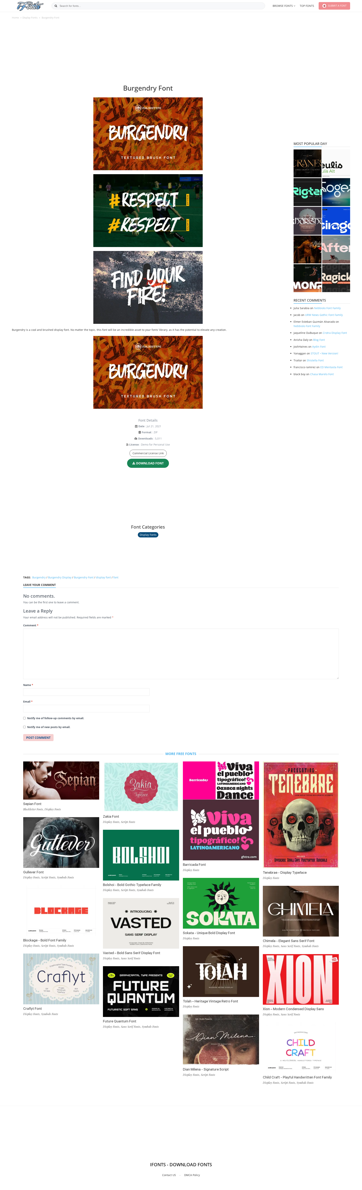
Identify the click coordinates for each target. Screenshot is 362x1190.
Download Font (150, 463)
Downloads (145, 438)
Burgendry (39, 577)
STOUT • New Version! (324, 353)
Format (146, 432)
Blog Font (319, 340)
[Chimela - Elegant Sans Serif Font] (301, 911)
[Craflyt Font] (61, 979)
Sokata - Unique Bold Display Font (209, 933)
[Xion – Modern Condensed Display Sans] (301, 979)
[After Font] (336, 249)
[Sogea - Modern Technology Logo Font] (336, 192)
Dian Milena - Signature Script (206, 1069)
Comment (30, 625)
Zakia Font (111, 816)
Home (15, 17)
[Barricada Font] (221, 810)
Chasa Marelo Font (322, 374)
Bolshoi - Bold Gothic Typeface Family (132, 885)
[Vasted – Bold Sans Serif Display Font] (141, 923)
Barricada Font (194, 865)
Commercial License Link (148, 453)
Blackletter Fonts (33, 809)
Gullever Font (33, 872)
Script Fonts (48, 877)
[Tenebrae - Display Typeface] (301, 814)
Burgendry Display (59, 577)
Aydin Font (319, 346)
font (115, 577)
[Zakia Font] (141, 786)
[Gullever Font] (61, 842)
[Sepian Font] (61, 780)
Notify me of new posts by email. (48, 727)
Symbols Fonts (65, 877)
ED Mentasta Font (331, 367)
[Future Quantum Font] (141, 991)
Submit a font (336, 5)
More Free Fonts (180, 753)
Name (28, 685)
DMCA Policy (192, 1175)
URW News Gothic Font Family (324, 315)
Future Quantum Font (119, 1021)
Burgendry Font (84, 577)
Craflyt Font (32, 1009)
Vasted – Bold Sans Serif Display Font (131, 953)
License (134, 444)
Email (28, 701)
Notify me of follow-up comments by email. (55, 718)
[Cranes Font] (307, 163)
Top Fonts (307, 6)
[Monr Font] (307, 278)
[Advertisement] (148, 53)
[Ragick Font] (336, 278)
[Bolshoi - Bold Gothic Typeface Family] (141, 855)
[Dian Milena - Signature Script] (221, 1040)
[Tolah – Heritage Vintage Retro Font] (221, 971)
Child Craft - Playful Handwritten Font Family (297, 1077)
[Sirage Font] (336, 221)
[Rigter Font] (307, 192)
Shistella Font (315, 360)
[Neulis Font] (336, 163)
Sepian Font (32, 804)
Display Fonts (30, 17)
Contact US (169, 1175)
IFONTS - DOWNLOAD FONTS (181, 1164)
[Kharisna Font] (307, 221)
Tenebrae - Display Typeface (285, 872)
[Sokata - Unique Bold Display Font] (221, 903)
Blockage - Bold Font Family (44, 940)
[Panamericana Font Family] (307, 249)
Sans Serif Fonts (130, 958)
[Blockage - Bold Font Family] (61, 910)
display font (103, 577)
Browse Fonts (283, 6)
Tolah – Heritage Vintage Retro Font (210, 1001)
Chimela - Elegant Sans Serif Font (288, 941)
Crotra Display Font (335, 333)
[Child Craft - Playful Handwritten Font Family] (301, 1047)
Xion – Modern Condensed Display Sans (293, 1009)
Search (56, 5)
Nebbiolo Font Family (327, 308)
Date (141, 426)
